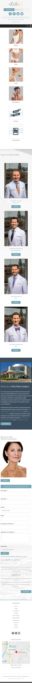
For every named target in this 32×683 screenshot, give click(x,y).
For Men (16, 613)
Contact (16, 627)
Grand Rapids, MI (16, 22)
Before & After (16, 618)
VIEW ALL (5, 480)
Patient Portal (9, 9)
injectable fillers (8, 419)
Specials (16, 121)
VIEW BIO (16, 206)
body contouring (19, 411)
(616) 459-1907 (10, 17)
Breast (16, 45)
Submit (5, 553)
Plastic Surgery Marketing (13, 678)
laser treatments (24, 417)
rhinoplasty (12, 411)
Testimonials (16, 620)
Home (16, 606)
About (16, 608)
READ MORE (6, 423)
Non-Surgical (16, 102)
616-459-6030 (19, 19)
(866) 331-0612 (18, 665)
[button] (27, 26)
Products (16, 622)
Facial (16, 83)
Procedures (16, 610)
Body (16, 64)
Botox (2, 419)
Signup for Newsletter (8, 549)
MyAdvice (22, 678)
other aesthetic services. (21, 419)
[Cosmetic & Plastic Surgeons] (16, 6)
